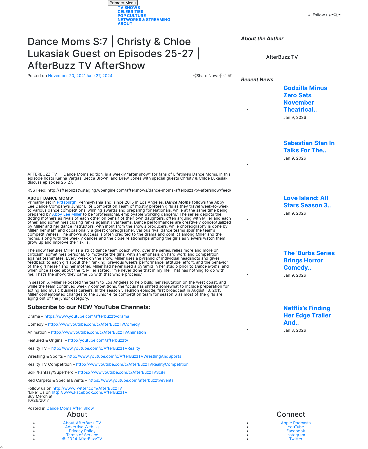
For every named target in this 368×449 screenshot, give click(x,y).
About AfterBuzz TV (82, 422)
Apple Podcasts (296, 422)
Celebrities (130, 11)
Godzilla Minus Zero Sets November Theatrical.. (305, 98)
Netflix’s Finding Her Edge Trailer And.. (307, 315)
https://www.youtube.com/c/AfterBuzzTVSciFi (121, 372)
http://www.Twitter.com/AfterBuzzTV (87, 388)
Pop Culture (132, 15)
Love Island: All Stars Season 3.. (307, 201)
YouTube (296, 426)
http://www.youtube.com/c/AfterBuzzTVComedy (94, 324)
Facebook (295, 430)
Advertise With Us (82, 426)
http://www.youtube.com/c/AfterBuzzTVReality (95, 348)
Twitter (295, 438)
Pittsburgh (66, 202)
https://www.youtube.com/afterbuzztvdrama (87, 316)
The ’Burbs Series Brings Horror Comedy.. (309, 260)
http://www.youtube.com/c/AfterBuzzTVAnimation (98, 332)
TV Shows (129, 7)
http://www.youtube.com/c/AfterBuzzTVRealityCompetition (132, 364)
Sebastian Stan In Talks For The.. (309, 146)
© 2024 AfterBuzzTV (82, 438)
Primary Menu (123, 2)
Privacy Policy (82, 430)
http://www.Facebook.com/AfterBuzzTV (89, 392)
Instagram (295, 434)
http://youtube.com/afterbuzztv (98, 340)
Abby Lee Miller (67, 214)
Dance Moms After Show (70, 408)
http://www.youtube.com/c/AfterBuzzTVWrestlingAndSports (124, 356)
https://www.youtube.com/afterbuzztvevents (130, 380)
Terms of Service (82, 434)
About (125, 23)
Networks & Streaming (144, 19)
